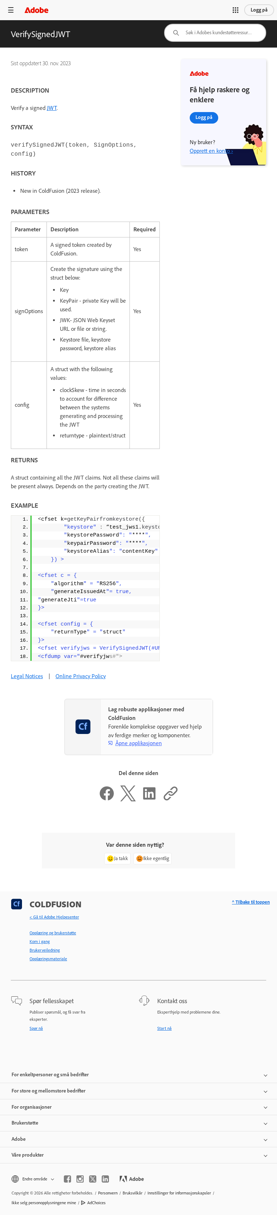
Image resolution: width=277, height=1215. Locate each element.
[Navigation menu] (11, 10)
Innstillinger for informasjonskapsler (179, 1193)
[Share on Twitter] (128, 799)
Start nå (164, 1028)
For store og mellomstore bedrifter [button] (48, 1091)
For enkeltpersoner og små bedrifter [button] (50, 1075)
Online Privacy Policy (81, 676)
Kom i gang (40, 941)
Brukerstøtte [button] (25, 1123)
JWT (52, 107)
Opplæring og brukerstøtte (53, 932)
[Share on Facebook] (107, 799)
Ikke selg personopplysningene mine (44, 1202)
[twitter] (92, 1179)
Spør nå (36, 1028)
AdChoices (96, 1202)
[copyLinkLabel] (171, 799)
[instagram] (80, 1179)
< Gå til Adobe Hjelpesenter (54, 917)
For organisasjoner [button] (32, 1107)
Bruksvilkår (132, 1193)
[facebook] (67, 1179)
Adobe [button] (19, 1139)
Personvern (108, 1193)
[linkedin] (105, 1179)
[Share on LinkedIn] (149, 799)
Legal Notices (27, 676)
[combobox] (215, 33)
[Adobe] (36, 10)
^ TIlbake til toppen (251, 902)
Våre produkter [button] (28, 1155)
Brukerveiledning (45, 950)
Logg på (259, 10)
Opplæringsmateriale (48, 958)
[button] (235, 10)
